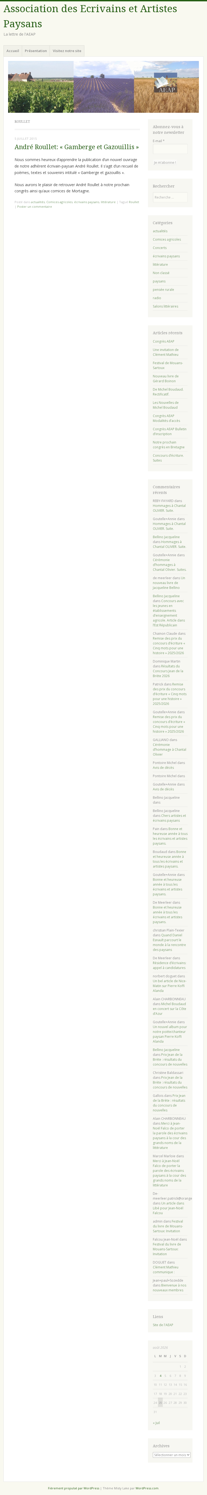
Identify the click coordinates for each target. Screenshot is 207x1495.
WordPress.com (147, 1488)
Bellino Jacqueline (166, 537)
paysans (159, 281)
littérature (108, 202)
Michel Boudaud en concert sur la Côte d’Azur (169, 1009)
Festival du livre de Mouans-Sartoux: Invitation (168, 1226)
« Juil (156, 1423)
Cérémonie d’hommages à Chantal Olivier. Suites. (170, 565)
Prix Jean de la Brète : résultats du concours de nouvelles (170, 1059)
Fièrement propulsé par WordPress (73, 1488)
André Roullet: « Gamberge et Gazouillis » (77, 147)
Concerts (160, 247)
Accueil (12, 50)
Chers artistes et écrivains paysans (169, 818)
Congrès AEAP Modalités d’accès (166, 418)
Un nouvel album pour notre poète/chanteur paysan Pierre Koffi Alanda (170, 1034)
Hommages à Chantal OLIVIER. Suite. (169, 508)
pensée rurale (163, 289)
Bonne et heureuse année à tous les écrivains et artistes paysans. (170, 836)
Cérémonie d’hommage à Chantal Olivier (169, 749)
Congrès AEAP (163, 341)
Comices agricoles (59, 202)
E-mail (159, 141)
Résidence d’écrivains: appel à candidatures (169, 965)
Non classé (161, 273)
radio (157, 298)
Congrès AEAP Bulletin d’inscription (170, 431)
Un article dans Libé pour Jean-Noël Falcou (168, 1208)
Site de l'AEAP (163, 1325)
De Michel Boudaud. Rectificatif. (168, 392)
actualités (38, 202)
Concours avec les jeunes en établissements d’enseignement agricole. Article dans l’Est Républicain (169, 613)
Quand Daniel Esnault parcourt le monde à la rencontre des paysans (169, 942)
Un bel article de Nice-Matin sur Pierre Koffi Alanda (170, 986)
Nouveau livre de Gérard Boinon (166, 378)
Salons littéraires (165, 306)
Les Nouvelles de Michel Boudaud (166, 405)
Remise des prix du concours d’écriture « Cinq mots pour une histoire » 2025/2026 (169, 645)
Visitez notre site (67, 50)
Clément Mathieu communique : (165, 1269)
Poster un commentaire (34, 206)
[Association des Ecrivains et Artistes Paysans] (103, 87)
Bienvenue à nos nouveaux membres (169, 1287)
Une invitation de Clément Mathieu (166, 352)
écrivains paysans (86, 202)
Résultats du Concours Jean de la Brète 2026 (168, 671)
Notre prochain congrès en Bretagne (169, 444)
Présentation (36, 50)
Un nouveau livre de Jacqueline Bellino (169, 583)
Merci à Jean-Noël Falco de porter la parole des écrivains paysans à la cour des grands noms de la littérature (170, 1135)
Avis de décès (163, 767)
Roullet (134, 202)
